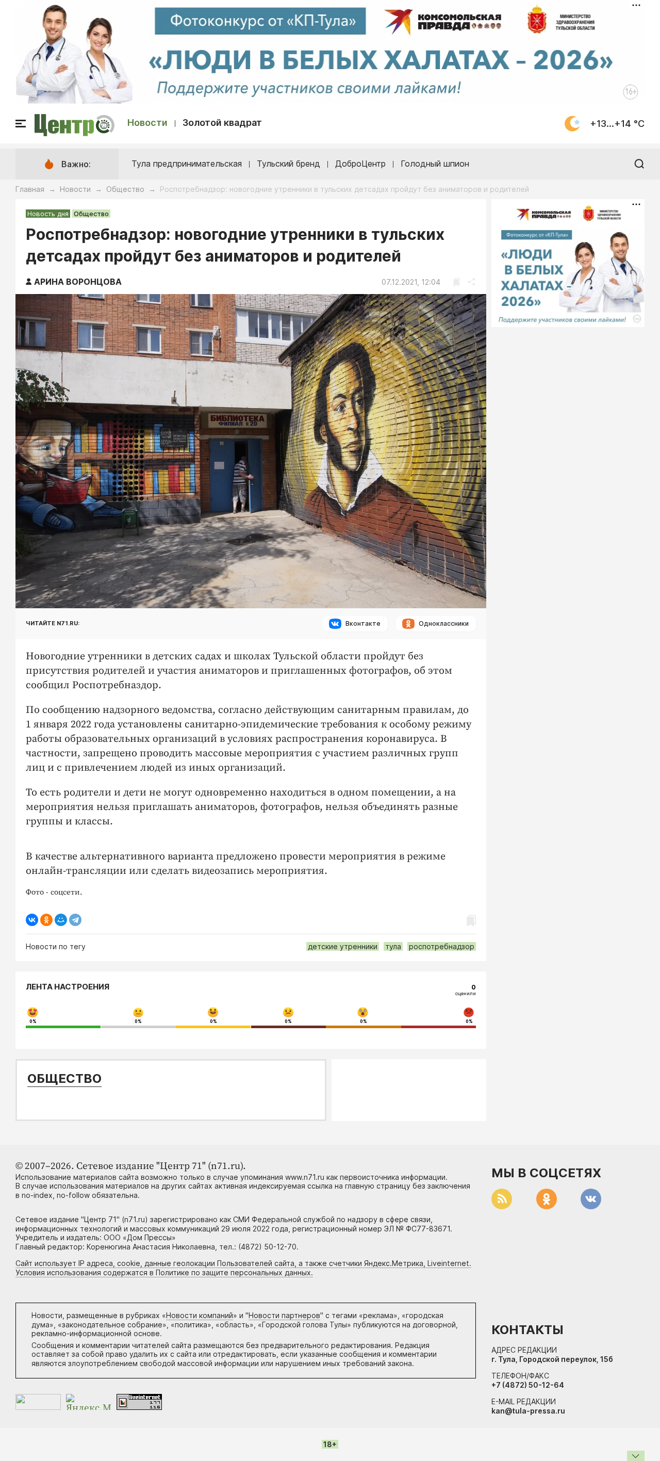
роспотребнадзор (441, 946)
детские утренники (342, 946)
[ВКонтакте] (32, 920)
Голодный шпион (435, 163)
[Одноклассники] (46, 920)
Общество (125, 189)
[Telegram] (75, 920)
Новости (147, 122)
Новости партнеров (284, 1315)
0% (33, 1021)
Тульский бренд (288, 163)
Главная (29, 189)
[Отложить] (456, 282)
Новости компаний (199, 1315)
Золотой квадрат (222, 122)
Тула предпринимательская (186, 163)
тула (393, 946)
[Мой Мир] (61, 920)
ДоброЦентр (360, 163)
